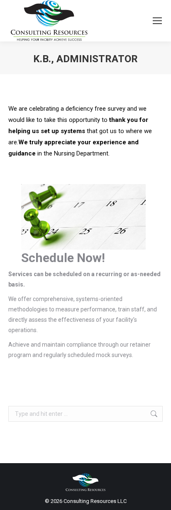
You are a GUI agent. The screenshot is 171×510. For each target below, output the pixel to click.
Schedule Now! (63, 257)
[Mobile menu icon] (157, 20)
